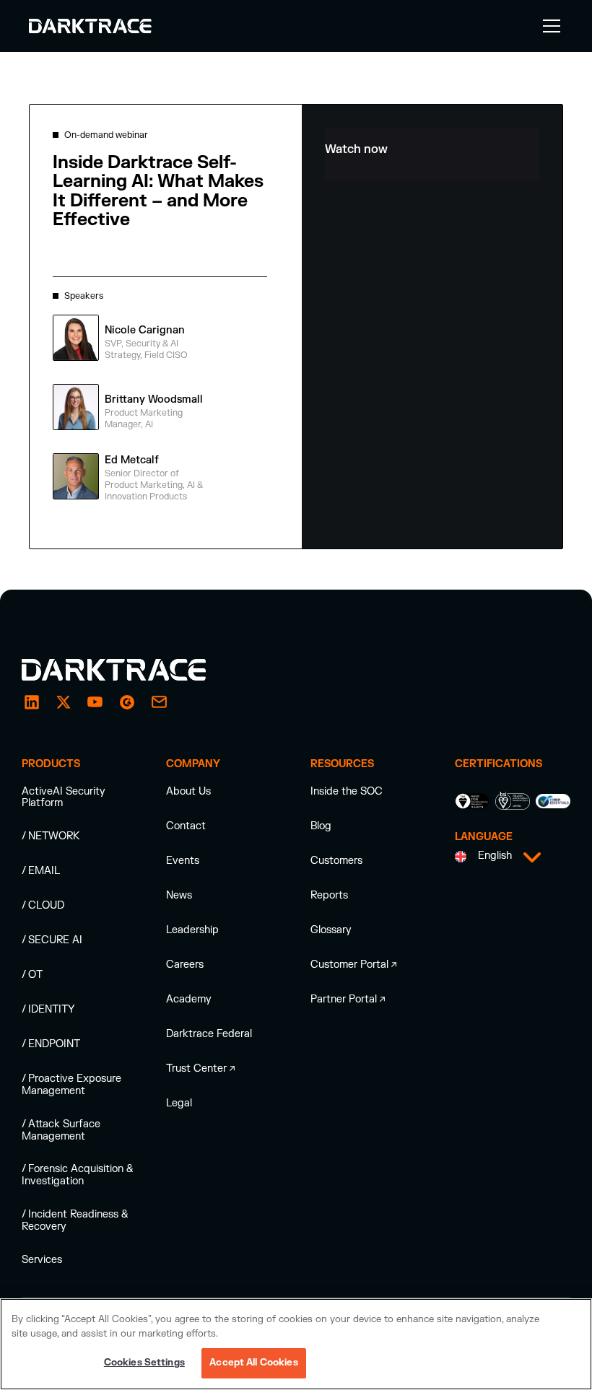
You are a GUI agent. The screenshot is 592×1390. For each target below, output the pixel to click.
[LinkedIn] (32, 702)
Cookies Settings (144, 1362)
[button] (548, 26)
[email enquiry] (159, 702)
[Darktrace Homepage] (90, 26)
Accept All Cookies (253, 1362)
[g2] (127, 702)
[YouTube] (95, 702)
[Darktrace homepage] (130, 670)
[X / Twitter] (63, 702)
